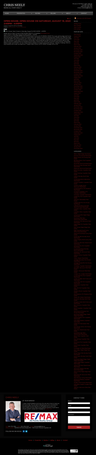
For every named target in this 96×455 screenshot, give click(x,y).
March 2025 (77, 65)
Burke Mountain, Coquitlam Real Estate (17, 27)
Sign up (90, 3)
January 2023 (77, 105)
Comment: (71, 414)
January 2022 (77, 126)
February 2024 (77, 82)
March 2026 (77, 44)
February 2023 (77, 103)
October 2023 (77, 89)
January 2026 (77, 48)
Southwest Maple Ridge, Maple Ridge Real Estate (82, 360)
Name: (70, 401)
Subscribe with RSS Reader (83, 18)
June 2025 (76, 60)
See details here (45, 33)
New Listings (77, 25)
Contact (84, 13)
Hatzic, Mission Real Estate (81, 258)
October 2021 (77, 131)
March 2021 (77, 143)
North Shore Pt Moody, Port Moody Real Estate (81, 312)
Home (7, 13)
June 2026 (76, 39)
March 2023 (77, 101)
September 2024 (78, 76)
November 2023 (78, 88)
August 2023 (77, 93)
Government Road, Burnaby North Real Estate (81, 249)
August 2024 (77, 77)
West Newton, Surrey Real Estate (83, 377)
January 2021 (77, 146)
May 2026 (76, 41)
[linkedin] (26, 431)
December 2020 (78, 148)
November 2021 (78, 129)
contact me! (48, 409)
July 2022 (76, 115)
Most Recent (77, 34)
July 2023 (76, 95)
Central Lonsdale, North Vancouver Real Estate (80, 186)
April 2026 (76, 43)
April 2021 (76, 141)
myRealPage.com (48, 446)
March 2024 (77, 81)
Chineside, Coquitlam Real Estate (82, 194)
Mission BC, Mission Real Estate (82, 297)
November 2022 (78, 108)
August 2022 (77, 114)
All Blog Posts (77, 23)
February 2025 (77, 67)
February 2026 (77, 46)
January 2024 (77, 84)
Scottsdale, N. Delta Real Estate (82, 348)
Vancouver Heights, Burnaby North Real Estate (81, 369)
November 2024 (78, 72)
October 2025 (77, 53)
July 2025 (76, 58)
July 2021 (76, 136)
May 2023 (76, 98)
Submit (79, 427)
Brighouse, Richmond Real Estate (83, 168)
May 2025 (76, 62)
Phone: (70, 410)
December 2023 (78, 86)
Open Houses (77, 27)
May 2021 (76, 140)
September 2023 (78, 91)
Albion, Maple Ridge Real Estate (82, 154)
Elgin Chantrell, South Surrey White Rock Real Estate (81, 231)
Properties (38, 440)
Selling (52, 440)
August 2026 (77, 36)
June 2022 (76, 117)
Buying (46, 440)
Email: (70, 405)
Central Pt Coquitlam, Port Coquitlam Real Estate (81, 192)
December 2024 (78, 70)
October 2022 (77, 110)
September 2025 (78, 55)
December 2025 (78, 50)
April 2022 (76, 121)
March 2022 (77, 122)
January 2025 (77, 69)
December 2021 (78, 127)
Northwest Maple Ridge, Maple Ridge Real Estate (82, 315)
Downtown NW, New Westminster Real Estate (80, 218)
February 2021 (77, 145)
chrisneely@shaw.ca (86, 7)
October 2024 (77, 74)
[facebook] (24, 431)
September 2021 (78, 133)
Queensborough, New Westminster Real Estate (80, 333)
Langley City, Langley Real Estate (83, 274)
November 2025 (78, 51)
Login (85, 3)
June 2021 (76, 138)
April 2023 (76, 100)
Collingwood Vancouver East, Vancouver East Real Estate (81, 206)
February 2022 (77, 124)
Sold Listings (77, 29)
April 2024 (76, 79)
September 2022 (78, 112)
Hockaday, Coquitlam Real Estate (82, 266)
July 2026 (76, 37)
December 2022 (78, 107)
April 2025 (76, 63)
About (58, 440)
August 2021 (77, 134)
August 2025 (77, 57)
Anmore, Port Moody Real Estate (82, 155)
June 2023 (76, 96)
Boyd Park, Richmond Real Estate (83, 163)
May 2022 (76, 119)
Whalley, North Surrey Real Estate (83, 382)
